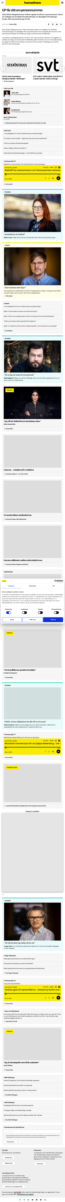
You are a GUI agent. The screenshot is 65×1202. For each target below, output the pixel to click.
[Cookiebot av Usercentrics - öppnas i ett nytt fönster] (55, 581)
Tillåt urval (32, 619)
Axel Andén (17, 1192)
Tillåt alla (53, 619)
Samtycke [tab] (11, 586)
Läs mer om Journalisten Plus (13, 1187)
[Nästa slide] (62, 69)
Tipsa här (48, 1016)
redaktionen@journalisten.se (13, 1018)
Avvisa (12, 619)
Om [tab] (54, 586)
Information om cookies (25, 1194)
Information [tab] (32, 586)
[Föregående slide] (3, 69)
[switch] (24, 612)
